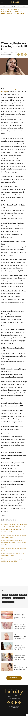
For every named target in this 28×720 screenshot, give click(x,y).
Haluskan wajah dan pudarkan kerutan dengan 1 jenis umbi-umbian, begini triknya (20, 627)
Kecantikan (23, 594)
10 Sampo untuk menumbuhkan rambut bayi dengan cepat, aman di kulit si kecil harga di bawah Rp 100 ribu (20, 648)
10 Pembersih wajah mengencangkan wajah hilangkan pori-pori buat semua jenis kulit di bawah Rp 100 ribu (13, 543)
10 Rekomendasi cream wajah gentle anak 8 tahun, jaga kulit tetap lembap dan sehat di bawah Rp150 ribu (19, 659)
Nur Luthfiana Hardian (6, 54)
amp (8, 9)
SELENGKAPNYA (14, 678)
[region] (14, 29)
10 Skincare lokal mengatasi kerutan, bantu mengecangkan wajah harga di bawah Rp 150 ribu (20, 638)
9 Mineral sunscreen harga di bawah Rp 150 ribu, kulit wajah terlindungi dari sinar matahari (20, 668)
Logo (16, 2)
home (3, 9)
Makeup (19, 6)
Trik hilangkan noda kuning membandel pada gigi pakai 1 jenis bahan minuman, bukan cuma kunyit (20, 617)
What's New (5, 6)
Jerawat (5, 594)
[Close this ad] (27, 715)
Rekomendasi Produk (19, 598)
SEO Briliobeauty (6, 598)
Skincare (13, 6)
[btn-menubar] (2, 2)
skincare (14, 9)
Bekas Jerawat (13, 594)
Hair (24, 6)
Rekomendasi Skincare (8, 602)
